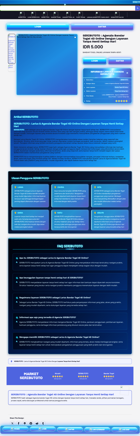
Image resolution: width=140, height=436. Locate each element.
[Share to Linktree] (24, 423)
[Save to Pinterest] (30, 423)
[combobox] (67, 8)
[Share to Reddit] (37, 423)
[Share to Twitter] (12, 423)
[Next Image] (75, 65)
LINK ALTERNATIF (99, 429)
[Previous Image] (18, 65)
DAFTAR (102, 27)
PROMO (17, 430)
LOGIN (38, 27)
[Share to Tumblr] (43, 423)
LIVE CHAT (126, 429)
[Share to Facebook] (18, 423)
